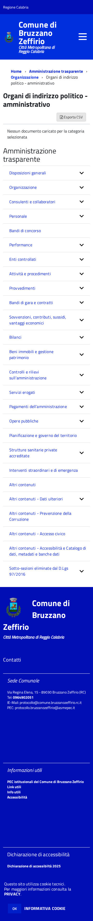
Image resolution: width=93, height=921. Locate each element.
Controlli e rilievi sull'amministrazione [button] (28, 375)
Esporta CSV (73, 117)
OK (14, 908)
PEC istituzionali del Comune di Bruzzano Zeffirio (45, 781)
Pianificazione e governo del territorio (43, 435)
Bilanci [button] (15, 337)
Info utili (14, 792)
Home (16, 71)
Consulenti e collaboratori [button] (32, 202)
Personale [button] (18, 216)
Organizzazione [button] (23, 187)
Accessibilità (17, 797)
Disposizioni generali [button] (27, 173)
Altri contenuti (22, 485)
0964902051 (23, 697)
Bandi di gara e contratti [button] (31, 302)
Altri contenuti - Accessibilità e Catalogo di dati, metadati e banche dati (47, 551)
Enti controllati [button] (22, 259)
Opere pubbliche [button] (23, 421)
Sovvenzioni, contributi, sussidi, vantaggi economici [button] (37, 320)
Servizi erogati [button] (22, 392)
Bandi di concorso (25, 230)
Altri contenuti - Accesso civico (37, 534)
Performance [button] (20, 245)
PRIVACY (12, 894)
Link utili (14, 786)
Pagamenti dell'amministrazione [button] (38, 406)
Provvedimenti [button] (22, 288)
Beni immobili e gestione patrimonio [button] (31, 354)
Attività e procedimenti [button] (30, 274)
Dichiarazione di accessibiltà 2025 (34, 866)
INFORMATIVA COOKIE (45, 908)
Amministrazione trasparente (56, 71)
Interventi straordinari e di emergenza (43, 470)
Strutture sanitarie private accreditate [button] (33, 453)
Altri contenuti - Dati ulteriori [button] (36, 499)
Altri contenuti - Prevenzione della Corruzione (40, 516)
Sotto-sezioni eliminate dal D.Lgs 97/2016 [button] (38, 571)
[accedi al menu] (83, 36)
